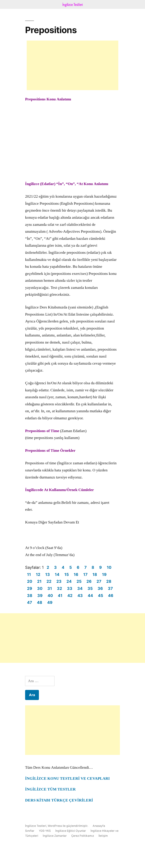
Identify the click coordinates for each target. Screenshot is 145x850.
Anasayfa (99, 826)
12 (38, 574)
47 (29, 602)
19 (104, 574)
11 (29, 574)
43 (80, 595)
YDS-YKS (45, 830)
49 (50, 602)
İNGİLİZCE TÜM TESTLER (50, 789)
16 (76, 574)
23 (59, 581)
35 (90, 588)
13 (47, 574)
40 (50, 595)
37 (110, 588)
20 (29, 581)
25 (79, 581)
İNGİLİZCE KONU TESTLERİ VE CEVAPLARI (67, 778)
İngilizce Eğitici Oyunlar (70, 830)
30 (39, 588)
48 (39, 602)
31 (49, 588)
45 (100, 595)
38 (29, 595)
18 (94, 574)
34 (80, 588)
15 (66, 574)
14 (57, 574)
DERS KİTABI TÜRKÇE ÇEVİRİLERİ (59, 800)
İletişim (103, 835)
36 (100, 588)
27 (99, 581)
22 (49, 581)
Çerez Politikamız (82, 835)
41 (60, 595)
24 (69, 581)
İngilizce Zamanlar (55, 835)
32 (59, 588)
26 (89, 581)
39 (40, 595)
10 (109, 567)
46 (110, 595)
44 (90, 595)
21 (39, 581)
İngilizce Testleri (35, 826)
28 (108, 581)
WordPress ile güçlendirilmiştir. (68, 826)
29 (29, 588)
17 (85, 574)
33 (69, 588)
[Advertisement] (72, 65)
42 (69, 595)
